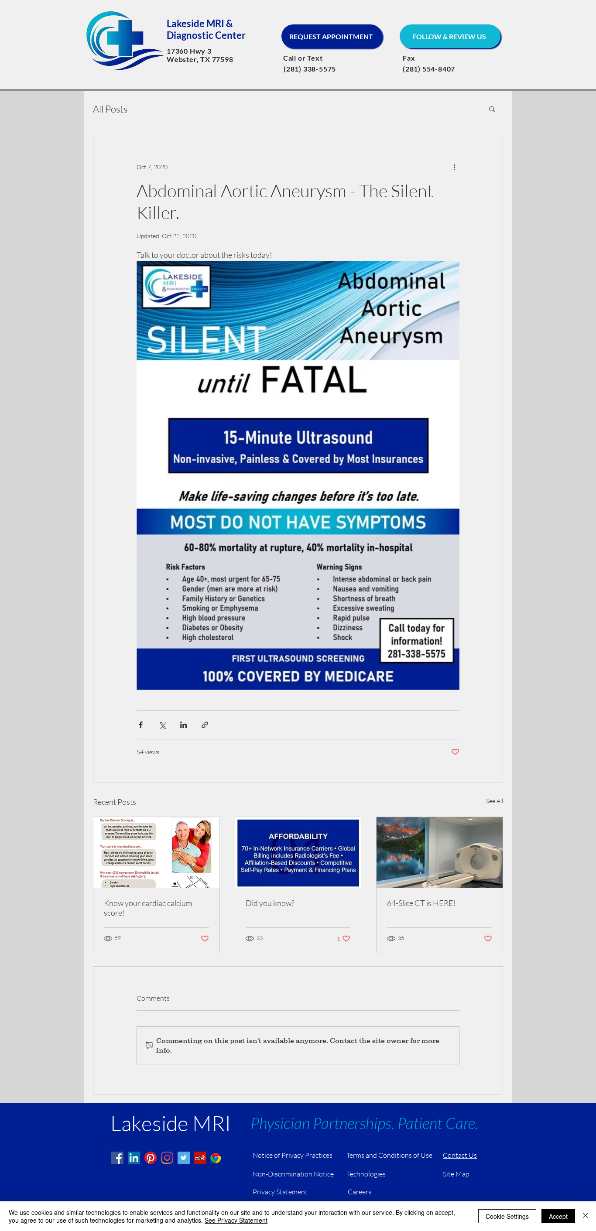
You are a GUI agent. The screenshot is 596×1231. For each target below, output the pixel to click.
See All (494, 800)
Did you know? (270, 903)
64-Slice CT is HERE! (421, 903)
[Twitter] (184, 1158)
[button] (492, 108)
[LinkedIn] (134, 1158)
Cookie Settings (507, 1216)
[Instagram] (167, 1158)
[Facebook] (117, 1158)
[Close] (585, 1216)
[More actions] (454, 166)
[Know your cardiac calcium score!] (156, 852)
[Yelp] (200, 1158)
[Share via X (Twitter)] (162, 725)
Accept (558, 1216)
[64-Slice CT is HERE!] (440, 852)
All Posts (110, 109)
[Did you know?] (298, 852)
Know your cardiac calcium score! (148, 907)
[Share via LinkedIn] (183, 725)
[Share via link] (205, 725)
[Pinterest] (150, 1158)
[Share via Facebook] (141, 725)
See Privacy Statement (236, 1220)
